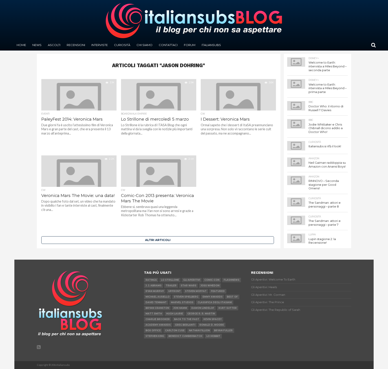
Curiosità (122, 45)
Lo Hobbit (213, 336)
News (37, 45)
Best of (232, 296)
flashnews (231, 279)
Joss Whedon (210, 285)
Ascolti (54, 45)
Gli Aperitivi (191, 279)
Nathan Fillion (199, 330)
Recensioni (76, 45)
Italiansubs (211, 45)
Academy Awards (158, 324)
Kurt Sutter (227, 308)
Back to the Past (186, 319)
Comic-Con (211, 279)
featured (218, 291)
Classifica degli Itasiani (215, 302)
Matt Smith (154, 313)
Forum (189, 45)
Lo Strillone (170, 279)
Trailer (171, 285)
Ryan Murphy (155, 291)
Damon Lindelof (202, 308)
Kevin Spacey (212, 319)
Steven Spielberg (186, 296)
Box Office (153, 330)
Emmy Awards (213, 296)
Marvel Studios (182, 302)
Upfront (174, 291)
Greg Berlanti (185, 324)
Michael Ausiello (158, 296)
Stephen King (155, 336)
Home (21, 45)
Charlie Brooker (158, 319)
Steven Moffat (196, 291)
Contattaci (168, 45)
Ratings (151, 279)
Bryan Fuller (223, 330)
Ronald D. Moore (211, 324)
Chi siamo (144, 45)
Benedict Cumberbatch (185, 336)
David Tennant (156, 302)
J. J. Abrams (153, 285)
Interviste (99, 45)
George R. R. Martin (201, 313)
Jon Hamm (180, 308)
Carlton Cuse (175, 330)
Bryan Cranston (157, 308)
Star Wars (188, 285)
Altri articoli (157, 240)
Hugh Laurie (174, 313)
